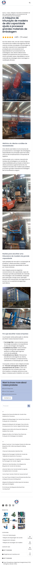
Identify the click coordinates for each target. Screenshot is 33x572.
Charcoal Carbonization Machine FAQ (12, 451)
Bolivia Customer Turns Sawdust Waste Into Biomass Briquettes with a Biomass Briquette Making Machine (16, 446)
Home (4, 13)
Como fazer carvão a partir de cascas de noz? (15, 474)
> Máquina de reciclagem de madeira (12, 542)
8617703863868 (7, 550)
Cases (8, 13)
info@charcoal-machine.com (12, 554)
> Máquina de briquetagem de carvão (12, 537)
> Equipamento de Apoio (8, 540)
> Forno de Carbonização (9, 535)
